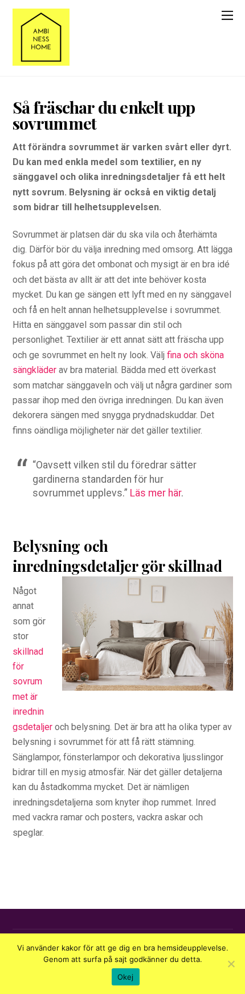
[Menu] (227, 15)
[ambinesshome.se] (41, 60)
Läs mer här (155, 493)
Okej (125, 976)
